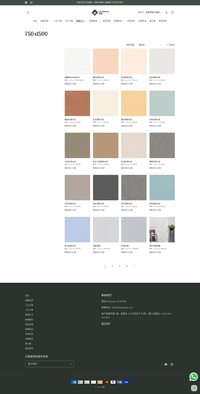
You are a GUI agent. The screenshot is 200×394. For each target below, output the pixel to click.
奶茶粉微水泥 (126, 77)
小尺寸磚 (29, 305)
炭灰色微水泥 (126, 204)
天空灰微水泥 (70, 162)
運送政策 (29, 348)
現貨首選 (29, 324)
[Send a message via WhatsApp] (194, 377)
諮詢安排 (29, 334)
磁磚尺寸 (29, 315)
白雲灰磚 (124, 246)
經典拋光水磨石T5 (72, 77)
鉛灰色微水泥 (98, 204)
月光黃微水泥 (98, 120)
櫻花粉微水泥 (98, 77)
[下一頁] (134, 266)
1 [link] (105, 266)
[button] (28, 12)
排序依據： (131, 45)
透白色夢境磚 (155, 246)
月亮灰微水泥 (70, 204)
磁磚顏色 (29, 320)
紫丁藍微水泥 (70, 246)
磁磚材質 (29, 300)
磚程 (103, 387)
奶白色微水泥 (155, 77)
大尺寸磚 (29, 310)
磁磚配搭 (29, 329)
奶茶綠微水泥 (155, 204)
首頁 (27, 296)
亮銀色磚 (96, 246)
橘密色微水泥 (70, 120)
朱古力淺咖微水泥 (100, 162)
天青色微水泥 (155, 120)
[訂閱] (71, 364)
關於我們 (105, 324)
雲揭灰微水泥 (155, 162)
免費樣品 (29, 339)
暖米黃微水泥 (126, 120)
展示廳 (28, 344)
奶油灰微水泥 (126, 162)
